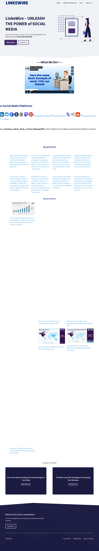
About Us (89, 3)
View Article (26, 484)
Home (58, 3)
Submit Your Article (70, 3)
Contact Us (23, 42)
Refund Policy (77, 538)
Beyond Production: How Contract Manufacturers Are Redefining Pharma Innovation (79, 348)
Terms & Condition (88, 538)
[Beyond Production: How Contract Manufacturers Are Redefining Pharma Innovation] (80, 336)
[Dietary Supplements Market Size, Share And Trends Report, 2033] (51, 336)
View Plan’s (10, 42)
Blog (81, 3)
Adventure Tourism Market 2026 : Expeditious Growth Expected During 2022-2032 (80, 323)
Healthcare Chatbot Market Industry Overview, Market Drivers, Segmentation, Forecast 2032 (23, 450)
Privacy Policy (67, 538)
